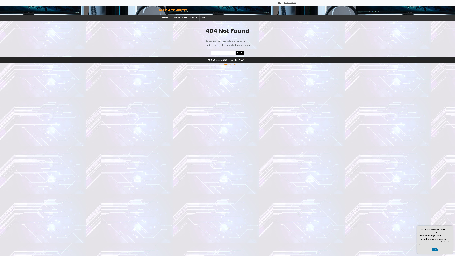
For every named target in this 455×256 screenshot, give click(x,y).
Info (279, 3)
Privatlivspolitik (290, 3)
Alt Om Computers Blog (185, 17)
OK (435, 250)
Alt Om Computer (173, 10)
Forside (165, 17)
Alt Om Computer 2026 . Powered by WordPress (227, 60)
